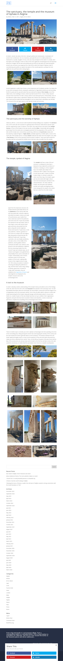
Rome (7, 609)
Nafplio (8, 597)
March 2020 (9, 569)
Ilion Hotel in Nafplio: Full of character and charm (18, 473)
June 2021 (8, 534)
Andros (8, 578)
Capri (7, 583)
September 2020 (10, 555)
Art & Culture (27, 17)
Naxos (8, 602)
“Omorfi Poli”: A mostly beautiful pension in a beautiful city (20, 478)
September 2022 (10, 505)
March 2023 (9, 501)
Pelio (7, 604)
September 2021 (10, 527)
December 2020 (10, 548)
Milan (7, 595)
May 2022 (8, 512)
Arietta (9, 17)
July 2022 (8, 508)
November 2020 (10, 551)
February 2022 (9, 517)
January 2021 (9, 546)
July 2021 (8, 532)
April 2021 (8, 539)
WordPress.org (10, 622)
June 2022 (8, 510)
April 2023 (8, 498)
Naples (8, 600)
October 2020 (9, 553)
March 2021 (9, 541)
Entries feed (9, 618)
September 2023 (10, 493)
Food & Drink (9, 588)
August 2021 (9, 529)
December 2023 (10, 491)
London (8, 592)
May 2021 (8, 536)
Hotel (7, 590)
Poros (7, 607)
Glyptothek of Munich (21, 272)
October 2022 (9, 503)
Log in (7, 615)
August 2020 (9, 558)
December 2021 (10, 522)
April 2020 (8, 567)
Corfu (7, 585)
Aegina (22, 17)
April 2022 (8, 515)
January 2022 (9, 520)
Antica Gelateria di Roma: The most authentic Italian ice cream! (22, 476)
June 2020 (8, 562)
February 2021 (9, 543)
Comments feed (10, 620)
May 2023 (8, 496)
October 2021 (9, 524)
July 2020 (8, 560)
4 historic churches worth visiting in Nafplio (17, 481)
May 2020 (8, 565)
